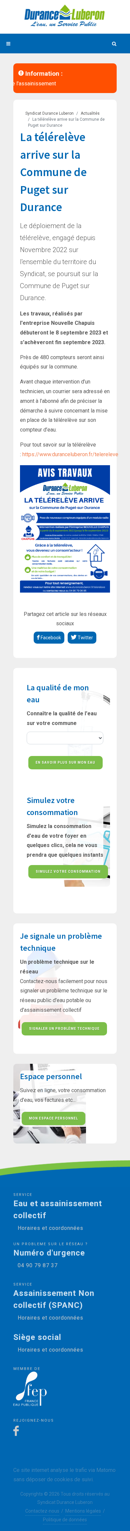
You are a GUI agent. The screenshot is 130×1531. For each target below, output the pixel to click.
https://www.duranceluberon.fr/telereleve (70, 454)
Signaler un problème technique (64, 1028)
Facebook (50, 637)
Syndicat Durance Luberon (49, 113)
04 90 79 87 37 (38, 1265)
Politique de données (65, 1519)
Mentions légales (83, 1511)
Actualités (90, 113)
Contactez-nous (42, 1511)
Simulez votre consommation (68, 871)
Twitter (85, 637)
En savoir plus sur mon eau (65, 762)
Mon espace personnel (53, 1118)
